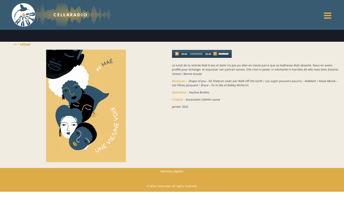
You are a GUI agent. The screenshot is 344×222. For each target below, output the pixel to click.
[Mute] (215, 53)
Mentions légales (172, 171)
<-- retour (22, 44)
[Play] (177, 53)
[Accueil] (23, 14)
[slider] (224, 53)
